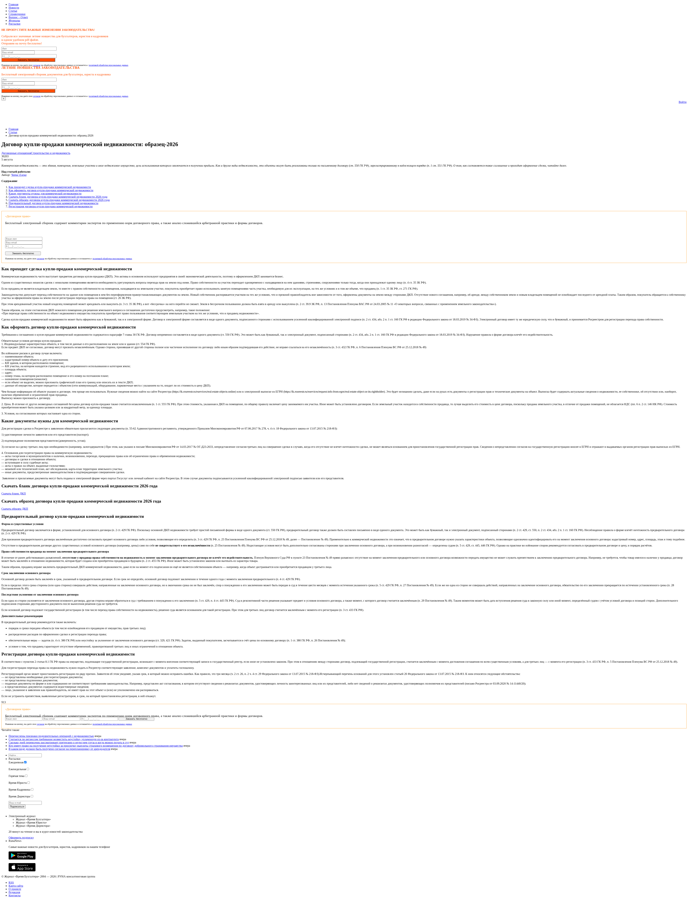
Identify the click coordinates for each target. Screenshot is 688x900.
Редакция (14, 892)
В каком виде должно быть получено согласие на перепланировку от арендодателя (59, 748)
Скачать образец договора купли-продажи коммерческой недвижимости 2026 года (59, 199)
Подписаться (17, 806)
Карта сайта (16, 885)
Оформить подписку (21, 837)
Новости (14, 7)
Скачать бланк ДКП (13, 493)
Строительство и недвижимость (50, 153)
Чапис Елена (19, 174)
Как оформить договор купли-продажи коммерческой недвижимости (51, 190)
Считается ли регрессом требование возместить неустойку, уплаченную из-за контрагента (64, 739)
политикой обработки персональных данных (108, 65)
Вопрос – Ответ (18, 17)
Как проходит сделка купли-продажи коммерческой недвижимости (50, 187)
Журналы (14, 20)
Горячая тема (16, 775)
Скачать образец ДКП (14, 508)
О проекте (15, 889)
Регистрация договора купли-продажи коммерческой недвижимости (51, 206)
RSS (11, 882)
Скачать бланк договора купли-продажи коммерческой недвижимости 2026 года (58, 196)
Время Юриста (18, 782)
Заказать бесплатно (28, 60)
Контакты (15, 895)
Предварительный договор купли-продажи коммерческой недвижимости (53, 203)
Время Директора (19, 796)
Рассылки (14, 23)
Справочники (17, 14)
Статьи (13, 10)
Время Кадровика (19, 789)
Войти (683, 102)
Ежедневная (16, 762)
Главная (13, 4)
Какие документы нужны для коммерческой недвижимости (45, 193)
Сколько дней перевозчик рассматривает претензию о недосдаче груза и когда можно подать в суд (69, 742)
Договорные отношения (16, 153)
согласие (36, 65)
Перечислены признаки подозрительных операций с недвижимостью (51, 736)
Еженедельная (17, 769)
